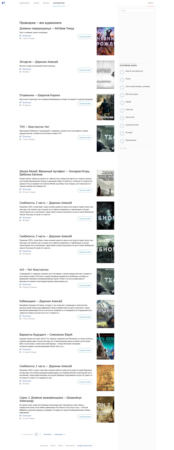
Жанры (36, 3)
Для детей (130, 117)
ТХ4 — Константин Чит (34, 127)
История (129, 132)
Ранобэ (128, 102)
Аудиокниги (25, 3)
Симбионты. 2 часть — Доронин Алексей (46, 203)
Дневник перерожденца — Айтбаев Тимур (47, 28)
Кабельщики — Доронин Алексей (41, 301)
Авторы (46, 3)
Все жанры (123, 148)
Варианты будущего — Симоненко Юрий (46, 334)
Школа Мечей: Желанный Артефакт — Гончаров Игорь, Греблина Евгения (55, 172)
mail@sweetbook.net (84, 445)
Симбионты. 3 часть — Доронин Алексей (46, 236)
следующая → (59, 434)
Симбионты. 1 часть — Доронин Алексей (46, 366)
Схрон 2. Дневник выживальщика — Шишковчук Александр (51, 399)
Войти (150, 3)
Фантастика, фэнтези (134, 71)
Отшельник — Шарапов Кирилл (40, 95)
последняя (47, 434)
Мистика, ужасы (132, 94)
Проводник (26, 35)
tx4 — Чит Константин (34, 269)
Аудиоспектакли (132, 125)
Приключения (131, 140)
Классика (129, 109)
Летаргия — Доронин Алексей (39, 62)
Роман (128, 79)
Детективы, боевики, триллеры (138, 86)
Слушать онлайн (84, 37)
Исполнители (59, 3)
